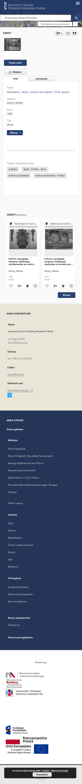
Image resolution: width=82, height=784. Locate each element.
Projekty (12, 492)
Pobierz (17, 72)
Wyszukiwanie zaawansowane (55, 24)
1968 (9, 113)
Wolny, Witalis (15, 102)
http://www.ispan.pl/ (18, 390)
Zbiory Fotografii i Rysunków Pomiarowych (30, 456)
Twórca (12, 530)
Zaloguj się (14, 624)
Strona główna (15, 429)
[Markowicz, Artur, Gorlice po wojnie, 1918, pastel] (12, 44)
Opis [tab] (15, 79)
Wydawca (13, 566)
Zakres (11, 552)
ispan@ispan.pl (15, 374)
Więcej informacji (59, 770)
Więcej (66, 295)
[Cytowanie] (74, 33)
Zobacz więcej (15, 503)
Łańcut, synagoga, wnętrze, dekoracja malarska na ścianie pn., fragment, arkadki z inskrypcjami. (58, 261)
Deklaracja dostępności (20, 594)
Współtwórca (15, 537)
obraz (10, 124)
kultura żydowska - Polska (50, 175)
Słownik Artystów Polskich (21, 470)
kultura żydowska (19, 175)
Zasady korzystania (18, 587)
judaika (13, 169)
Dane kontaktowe (17, 601)
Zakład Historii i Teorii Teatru (23, 477)
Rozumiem (42, 774)
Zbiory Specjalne (17, 448)
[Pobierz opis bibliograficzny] (19, 285)
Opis (10, 559)
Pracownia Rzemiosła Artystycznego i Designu (32, 484)
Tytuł (10, 523)
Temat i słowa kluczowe (20, 545)
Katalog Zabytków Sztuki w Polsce (26, 463)
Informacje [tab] (41, 79)
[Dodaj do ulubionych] (68, 33)
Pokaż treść (15, 62)
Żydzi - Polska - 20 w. (34, 169)
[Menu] (77, 3)
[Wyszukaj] (76, 18)
